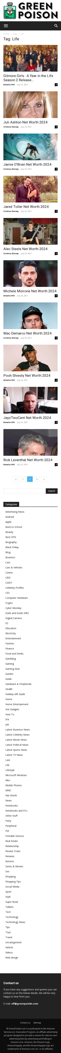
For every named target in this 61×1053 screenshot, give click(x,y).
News (8, 800)
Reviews (9, 856)
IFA (7, 719)
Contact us (25, 1022)
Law (7, 760)
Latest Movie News (16, 739)
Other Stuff (11, 815)
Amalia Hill (9, 84)
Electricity (10, 633)
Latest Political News (16, 744)
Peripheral (10, 825)
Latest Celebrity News (17, 734)
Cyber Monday (13, 608)
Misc (8, 780)
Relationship (12, 846)
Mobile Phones (13, 785)
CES (7, 592)
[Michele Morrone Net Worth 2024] (30, 273)
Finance (9, 648)
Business (10, 557)
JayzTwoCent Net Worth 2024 (27, 418)
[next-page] (44, 479)
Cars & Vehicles (13, 567)
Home (6, 33)
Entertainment (13, 638)
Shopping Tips (13, 881)
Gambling (10, 658)
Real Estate (11, 841)
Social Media (12, 886)
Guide (8, 678)
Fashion (9, 643)
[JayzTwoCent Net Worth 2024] (30, 400)
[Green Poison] (30, 10)
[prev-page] (16, 479)
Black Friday (12, 547)
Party (8, 820)
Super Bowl (11, 901)
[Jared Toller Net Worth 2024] (30, 189)
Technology (11, 917)
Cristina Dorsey (10, 126)
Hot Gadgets (12, 709)
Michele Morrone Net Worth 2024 (29, 291)
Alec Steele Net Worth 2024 (25, 249)
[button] (5, 25)
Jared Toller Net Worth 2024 (26, 207)
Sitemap (37, 1022)
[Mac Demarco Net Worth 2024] (30, 315)
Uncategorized (13, 942)
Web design (11, 957)
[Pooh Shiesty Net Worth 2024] (30, 358)
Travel (8, 937)
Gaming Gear (12, 668)
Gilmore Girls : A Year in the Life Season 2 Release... (28, 78)
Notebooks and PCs (16, 810)
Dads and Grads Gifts (17, 613)
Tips (7, 927)
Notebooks (11, 805)
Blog (8, 552)
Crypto (9, 603)
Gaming (9, 663)
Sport (8, 891)
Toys (8, 932)
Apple (8, 521)
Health (9, 689)
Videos (9, 952)
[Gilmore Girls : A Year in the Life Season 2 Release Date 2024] (30, 58)
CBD (8, 577)
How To (9, 714)
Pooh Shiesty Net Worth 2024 (26, 376)
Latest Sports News (16, 749)
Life (7, 765)
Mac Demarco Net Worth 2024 (27, 333)
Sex (7, 871)
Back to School (13, 527)
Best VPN (10, 537)
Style (8, 896)
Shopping (10, 876)
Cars (7, 562)
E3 (6, 623)
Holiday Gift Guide (15, 694)
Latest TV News (14, 754)
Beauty (9, 532)
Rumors (9, 861)
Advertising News (14, 511)
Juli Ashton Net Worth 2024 (25, 122)
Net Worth (11, 795)
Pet (7, 830)
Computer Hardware (16, 597)
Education (10, 628)
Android (9, 516)
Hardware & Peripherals (18, 684)
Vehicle (9, 947)
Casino (9, 572)
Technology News (15, 922)
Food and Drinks (14, 653)
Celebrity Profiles (14, 587)
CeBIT (8, 582)
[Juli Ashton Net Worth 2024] (30, 104)
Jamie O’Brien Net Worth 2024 (27, 164)
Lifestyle (10, 770)
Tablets (9, 906)
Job (7, 724)
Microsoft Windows (16, 775)
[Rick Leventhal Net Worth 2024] (30, 442)
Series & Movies (14, 866)
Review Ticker (13, 851)
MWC (8, 790)
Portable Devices (14, 836)
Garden (9, 673)
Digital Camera (13, 618)
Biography (11, 542)
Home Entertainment (16, 704)
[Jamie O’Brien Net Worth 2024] (30, 147)
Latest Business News (17, 729)
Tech (8, 912)
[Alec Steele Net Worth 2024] (30, 231)
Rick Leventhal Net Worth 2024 (27, 460)
